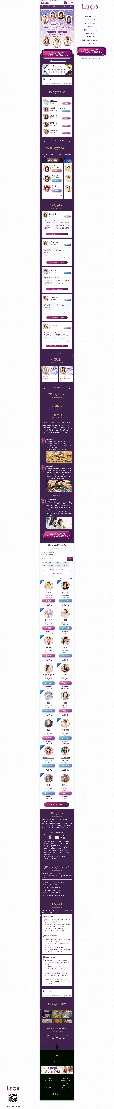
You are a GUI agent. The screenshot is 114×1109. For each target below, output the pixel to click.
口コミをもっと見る (57, 353)
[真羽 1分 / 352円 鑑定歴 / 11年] (65, 636)
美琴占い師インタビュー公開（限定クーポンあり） (55, 83)
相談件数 (58, 565)
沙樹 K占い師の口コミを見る (57, 262)
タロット (47, 1035)
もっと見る (59, 195)
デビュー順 (51, 565)
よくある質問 (90, 43)
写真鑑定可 (66, 562)
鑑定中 (66, 103)
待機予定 (57, 190)
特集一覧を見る (57, 387)
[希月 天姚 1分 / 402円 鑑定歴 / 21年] (48, 608)
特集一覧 (90, 26)
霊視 (67, 1035)
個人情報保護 (65, 1078)
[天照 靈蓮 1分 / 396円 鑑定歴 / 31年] (65, 718)
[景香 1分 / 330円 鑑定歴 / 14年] (48, 774)
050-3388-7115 (60, 1093)
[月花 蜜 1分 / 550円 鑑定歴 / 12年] (65, 581)
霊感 (57, 1035)
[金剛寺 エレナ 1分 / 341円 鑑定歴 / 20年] (48, 746)
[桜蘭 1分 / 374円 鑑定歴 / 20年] (65, 691)
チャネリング (62, 1038)
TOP (90, 13)
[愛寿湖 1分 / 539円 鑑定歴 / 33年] (48, 581)
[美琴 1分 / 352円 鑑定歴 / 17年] (48, 691)
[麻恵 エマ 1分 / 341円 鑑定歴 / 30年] (65, 774)
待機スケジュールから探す (58, 569)
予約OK (56, 170)
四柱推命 (52, 1038)
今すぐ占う (66, 110)
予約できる (58, 562)
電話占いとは (90, 36)
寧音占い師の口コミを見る (57, 289)
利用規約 (49, 1078)
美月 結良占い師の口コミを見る (57, 234)
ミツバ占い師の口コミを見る (57, 317)
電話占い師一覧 (90, 33)
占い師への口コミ (90, 23)
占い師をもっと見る (56, 804)
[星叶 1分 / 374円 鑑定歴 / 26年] (65, 608)
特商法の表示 (48, 1080)
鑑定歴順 (65, 565)
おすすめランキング (90, 16)
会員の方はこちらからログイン (58, 61)
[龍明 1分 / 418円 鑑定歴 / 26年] (65, 663)
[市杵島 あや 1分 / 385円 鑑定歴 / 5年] (65, 746)
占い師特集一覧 (57, 573)
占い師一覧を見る (57, 495)
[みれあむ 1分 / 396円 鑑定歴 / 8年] (48, 636)
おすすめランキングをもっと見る (57, 140)
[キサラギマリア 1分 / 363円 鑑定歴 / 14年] (48, 663)
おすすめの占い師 (90, 20)
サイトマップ (65, 1087)
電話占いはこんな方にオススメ (90, 40)
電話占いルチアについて (90, 30)
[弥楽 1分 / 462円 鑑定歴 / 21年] (48, 718)
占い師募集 (48, 1087)
